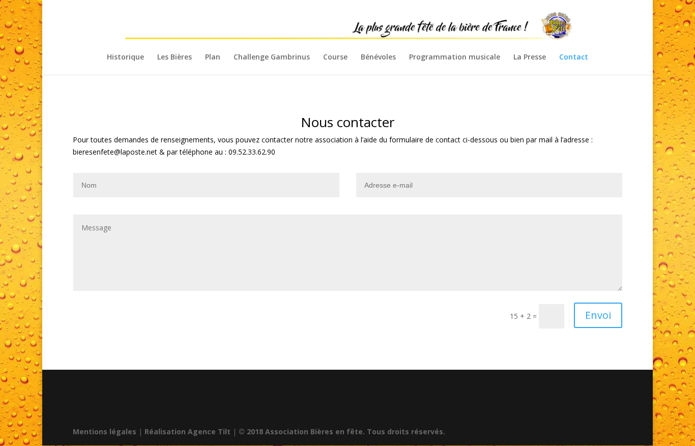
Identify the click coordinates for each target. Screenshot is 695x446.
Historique (125, 57)
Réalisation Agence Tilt (187, 431)
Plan (212, 57)
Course (335, 57)
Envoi (598, 315)
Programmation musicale (454, 57)
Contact (573, 57)
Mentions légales (104, 431)
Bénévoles (378, 57)
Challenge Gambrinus (272, 57)
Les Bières (174, 57)
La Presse (529, 57)
